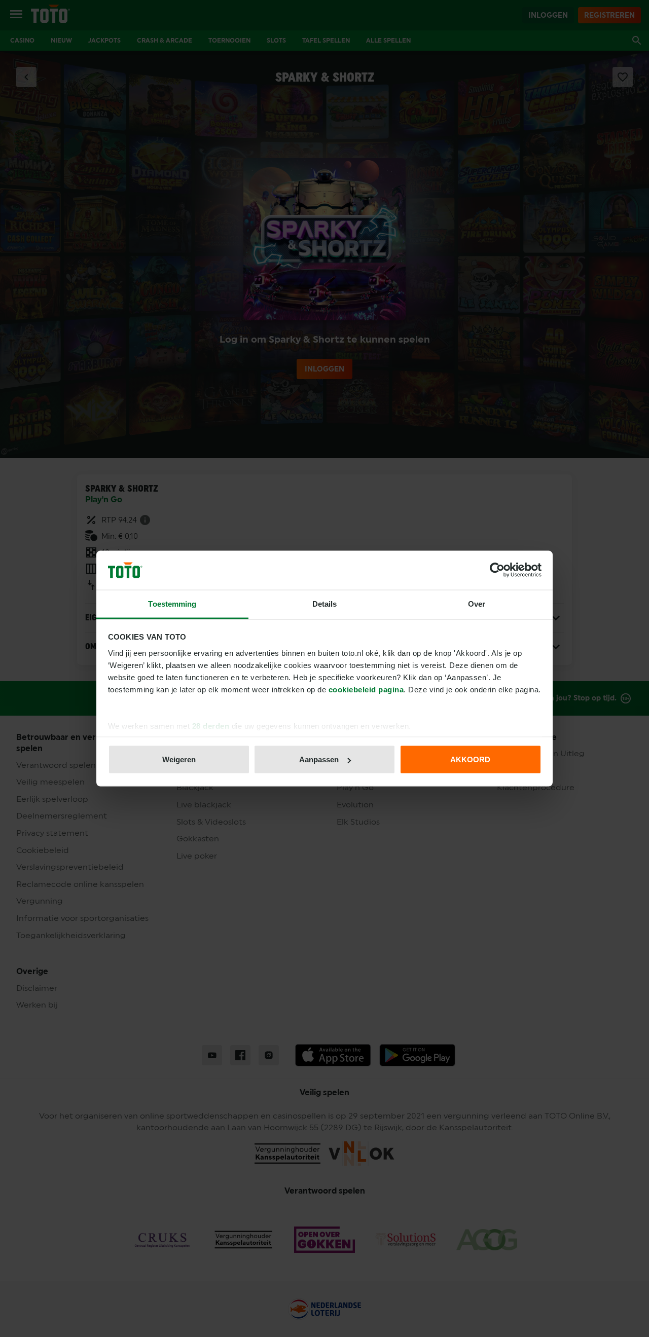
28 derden (211, 725)
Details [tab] (324, 603)
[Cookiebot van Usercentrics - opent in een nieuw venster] (497, 570)
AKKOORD (470, 759)
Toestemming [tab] (172, 603)
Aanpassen (319, 759)
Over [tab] (476, 603)
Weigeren (179, 759)
